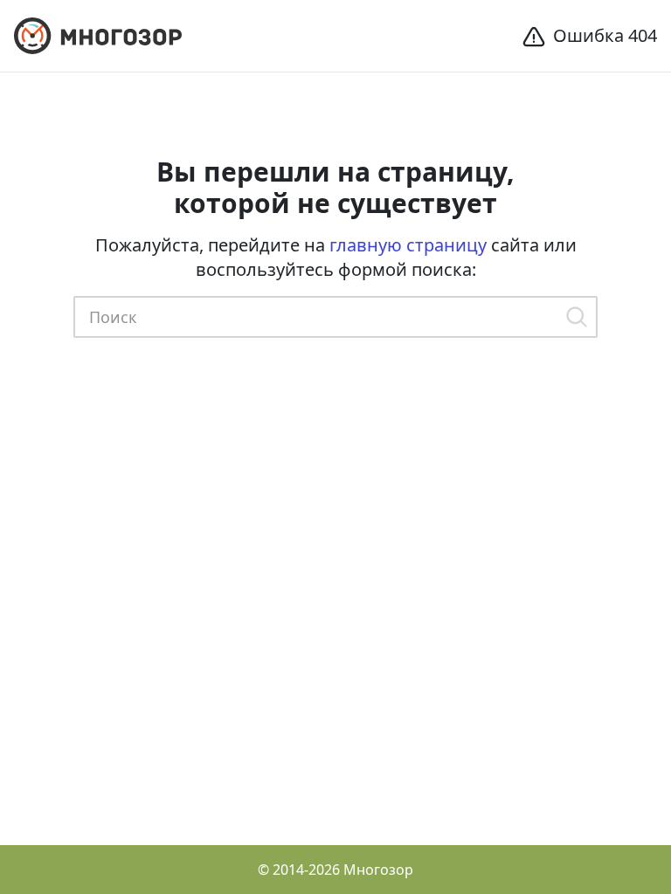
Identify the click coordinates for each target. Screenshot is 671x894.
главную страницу (408, 245)
